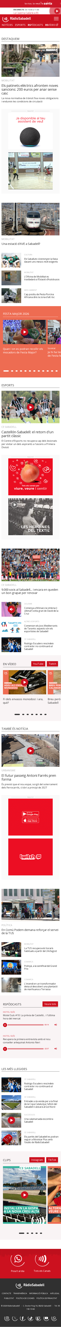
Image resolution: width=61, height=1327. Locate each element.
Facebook (23, 1318)
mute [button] (55, 1024)
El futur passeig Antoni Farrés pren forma (28, 777)
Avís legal (54, 1293)
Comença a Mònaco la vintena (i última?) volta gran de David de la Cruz (41, 610)
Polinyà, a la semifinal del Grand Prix (40, 967)
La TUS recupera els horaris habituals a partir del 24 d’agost (40, 950)
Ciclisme (28, 604)
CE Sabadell (9, 427)
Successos (29, 1114)
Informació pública (38, 1293)
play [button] (5, 1025)
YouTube (38, 663)
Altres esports (31, 621)
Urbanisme (8, 770)
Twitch (52, 663)
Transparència (20, 1293)
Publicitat (9, 1298)
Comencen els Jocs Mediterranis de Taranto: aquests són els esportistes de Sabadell (40, 628)
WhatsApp (54, 1318)
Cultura (28, 254)
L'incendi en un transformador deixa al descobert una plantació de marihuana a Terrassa (40, 986)
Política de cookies (25, 1298)
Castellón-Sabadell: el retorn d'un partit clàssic (27, 433)
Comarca (28, 961)
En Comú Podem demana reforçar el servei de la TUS (29, 931)
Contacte (6, 1293)
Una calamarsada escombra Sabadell (38, 1120)
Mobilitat (8, 80)
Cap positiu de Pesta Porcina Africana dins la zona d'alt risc (39, 296)
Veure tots (50, 1004)
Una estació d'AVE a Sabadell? (20, 244)
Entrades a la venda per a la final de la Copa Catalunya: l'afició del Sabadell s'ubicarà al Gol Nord (41, 1104)
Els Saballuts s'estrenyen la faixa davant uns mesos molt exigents (41, 260)
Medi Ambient (30, 290)
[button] (6, 371)
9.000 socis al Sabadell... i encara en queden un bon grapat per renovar (29, 591)
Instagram (37, 1159)
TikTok (52, 1159)
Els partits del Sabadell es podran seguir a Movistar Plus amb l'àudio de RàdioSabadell (41, 1139)
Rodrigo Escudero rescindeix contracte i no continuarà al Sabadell (39, 646)
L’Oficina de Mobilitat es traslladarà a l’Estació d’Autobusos (42, 278)
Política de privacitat (47, 1298)
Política (6, 925)
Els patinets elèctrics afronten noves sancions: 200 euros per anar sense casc (29, 89)
